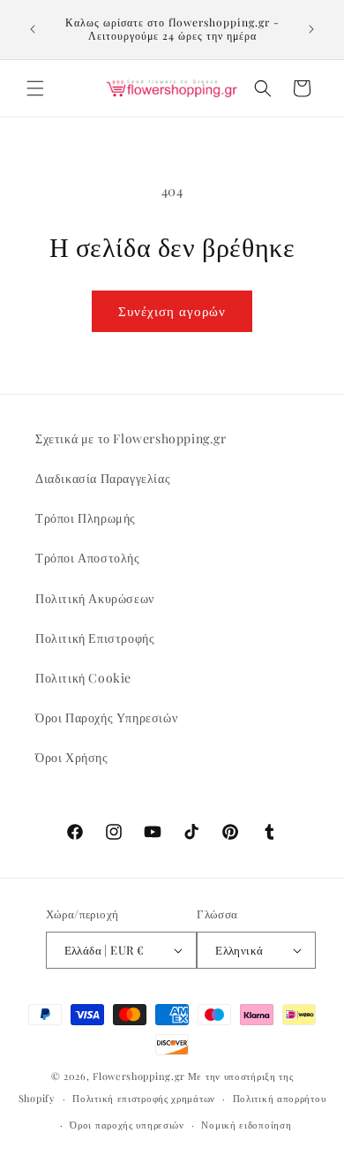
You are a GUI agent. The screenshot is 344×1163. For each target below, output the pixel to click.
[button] (35, 88)
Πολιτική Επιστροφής (94, 638)
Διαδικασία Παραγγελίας (102, 478)
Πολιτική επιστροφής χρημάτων (143, 1098)
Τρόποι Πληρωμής (85, 518)
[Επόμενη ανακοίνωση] (311, 29)
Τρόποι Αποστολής (87, 557)
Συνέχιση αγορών (172, 311)
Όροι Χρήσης (71, 757)
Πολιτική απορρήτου (279, 1098)
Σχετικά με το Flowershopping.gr (131, 438)
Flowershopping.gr (139, 1076)
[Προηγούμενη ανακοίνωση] (32, 29)
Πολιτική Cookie (83, 677)
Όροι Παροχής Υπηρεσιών (106, 717)
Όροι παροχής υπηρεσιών (126, 1124)
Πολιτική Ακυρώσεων (94, 598)
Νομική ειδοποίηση (246, 1124)
